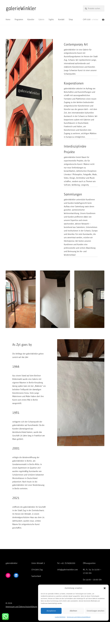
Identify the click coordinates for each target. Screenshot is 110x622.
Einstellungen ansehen (95, 611)
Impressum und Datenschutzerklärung (79, 617)
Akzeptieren (51, 611)
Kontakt (61, 19)
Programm (19, 19)
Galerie (41, 19)
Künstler (30, 19)
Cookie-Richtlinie (60, 617)
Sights (51, 19)
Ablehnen (73, 611)
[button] (104, 588)
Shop (71, 19)
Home (8, 19)
